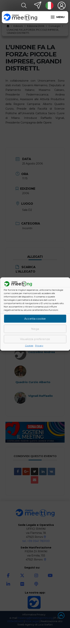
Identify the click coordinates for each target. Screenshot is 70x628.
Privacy (39, 345)
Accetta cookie (35, 318)
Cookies (29, 345)
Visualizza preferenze (35, 339)
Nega (35, 329)
